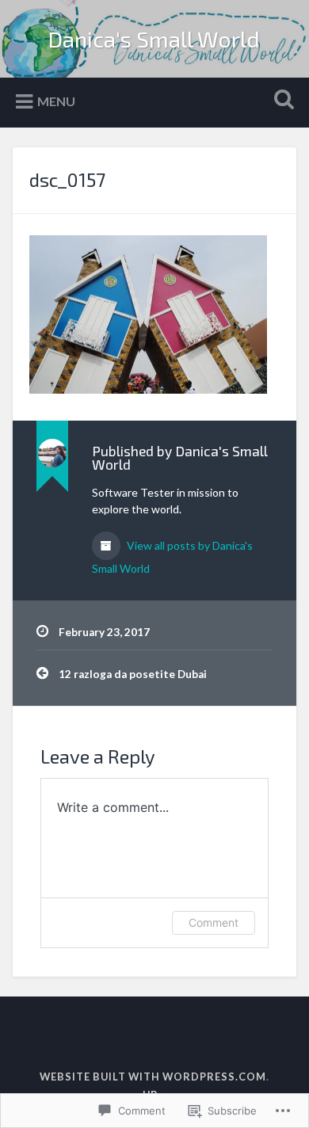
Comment (213, 922)
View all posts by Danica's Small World (172, 557)
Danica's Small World (154, 38)
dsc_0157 (67, 179)
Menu (56, 101)
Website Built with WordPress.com (153, 1076)
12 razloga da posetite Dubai (133, 674)
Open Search (281, 101)
